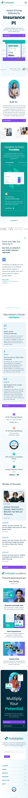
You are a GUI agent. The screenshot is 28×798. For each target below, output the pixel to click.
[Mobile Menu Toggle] (26, 2)
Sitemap (11, 793)
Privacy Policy (15, 793)
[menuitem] (14, 760)
